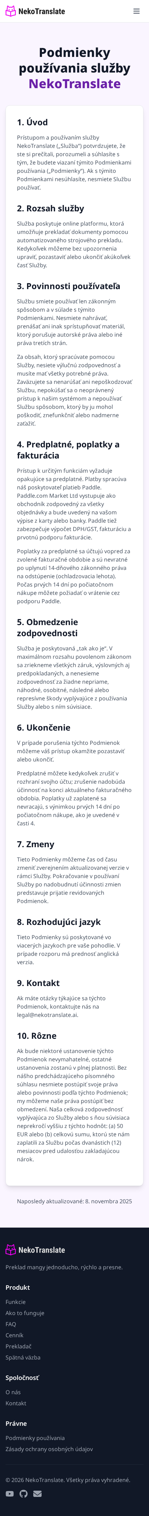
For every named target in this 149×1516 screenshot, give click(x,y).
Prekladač (19, 1346)
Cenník (15, 1335)
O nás (13, 1392)
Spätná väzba (23, 1357)
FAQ (11, 1324)
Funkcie (16, 1302)
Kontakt (16, 1403)
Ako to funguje (25, 1313)
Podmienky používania (35, 1438)
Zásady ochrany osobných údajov (49, 1449)
